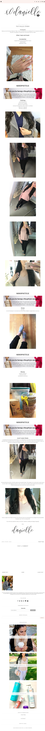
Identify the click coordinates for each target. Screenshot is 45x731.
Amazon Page (23, 714)
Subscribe (23, 608)
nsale (10, 541)
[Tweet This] (40, 541)
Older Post (40, 572)
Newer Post (5, 572)
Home (23, 572)
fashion (7, 541)
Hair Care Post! (23, 693)
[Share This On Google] (43, 541)
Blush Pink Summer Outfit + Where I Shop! (23, 665)
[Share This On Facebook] (38, 541)
